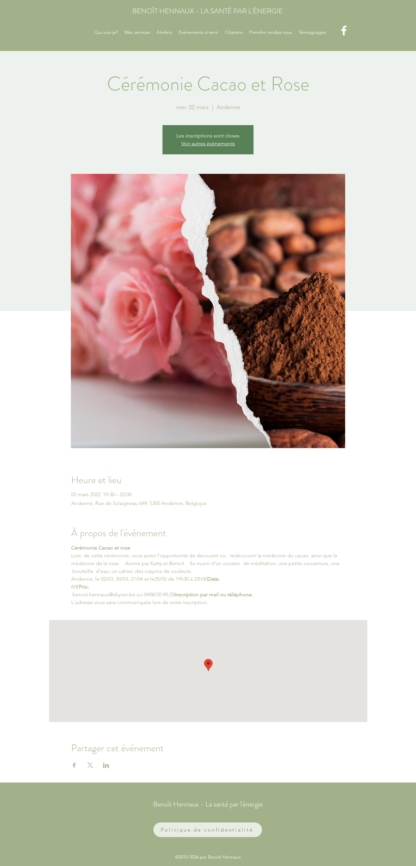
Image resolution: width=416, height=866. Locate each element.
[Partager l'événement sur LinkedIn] (106, 765)
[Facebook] (343, 30)
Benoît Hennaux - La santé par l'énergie (208, 804)
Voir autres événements (208, 143)
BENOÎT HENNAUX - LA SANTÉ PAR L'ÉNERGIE (207, 11)
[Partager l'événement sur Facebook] (74, 765)
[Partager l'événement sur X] (90, 765)
